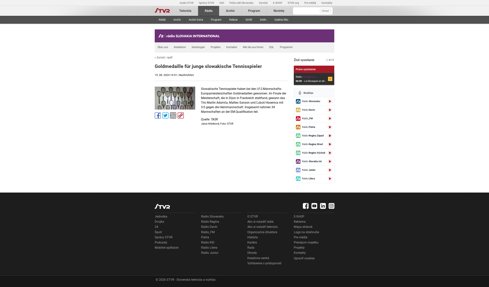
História (252, 237)
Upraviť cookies (304, 258)
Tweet (165, 115)
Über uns (163, 47)
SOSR (248, 19)
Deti (222, 2)
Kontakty (326, 2)
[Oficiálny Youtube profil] (314, 206)
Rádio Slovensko (212, 216)
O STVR (252, 216)
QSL (271, 47)
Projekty (299, 247)
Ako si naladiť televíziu (262, 227)
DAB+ (263, 19)
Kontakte (231, 47)
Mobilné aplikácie (166, 247)
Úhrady (252, 253)
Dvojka (159, 221)
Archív (177, 19)
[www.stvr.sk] (162, 206)
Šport (158, 232)
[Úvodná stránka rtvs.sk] (162, 10)
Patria (205, 237)
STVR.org (294, 2)
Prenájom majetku (306, 242)
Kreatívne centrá (258, 258)
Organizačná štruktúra (262, 232)
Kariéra (252, 242)
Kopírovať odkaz (181, 115)
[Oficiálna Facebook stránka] (306, 206)
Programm (286, 47)
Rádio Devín (209, 227)
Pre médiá (310, 2)
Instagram (173, 115)
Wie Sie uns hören (253, 47)
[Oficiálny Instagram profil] (331, 206)
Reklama (300, 221)
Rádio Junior (209, 253)
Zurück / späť (163, 57)
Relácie (233, 19)
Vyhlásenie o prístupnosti (264, 263)
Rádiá (162, 19)
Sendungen (198, 47)
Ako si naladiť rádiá (260, 221)
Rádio (209, 11)
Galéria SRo (281, 19)
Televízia (185, 11)
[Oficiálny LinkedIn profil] (323, 206)
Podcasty (161, 242)
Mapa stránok (303, 227)
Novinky (279, 11)
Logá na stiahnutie (306, 232)
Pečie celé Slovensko (241, 2)
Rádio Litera (209, 247)
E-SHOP (278, 2)
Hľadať (325, 11)
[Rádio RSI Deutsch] (190, 36)
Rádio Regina (210, 221)
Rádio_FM (208, 232)
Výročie (263, 2)
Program (216, 19)
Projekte (215, 47)
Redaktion (180, 47)
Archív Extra (196, 19)
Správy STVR (207, 2)
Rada (250, 247)
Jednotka (161, 216)
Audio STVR (187, 2)
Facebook (158, 115)
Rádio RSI (207, 242)
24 (156, 227)
